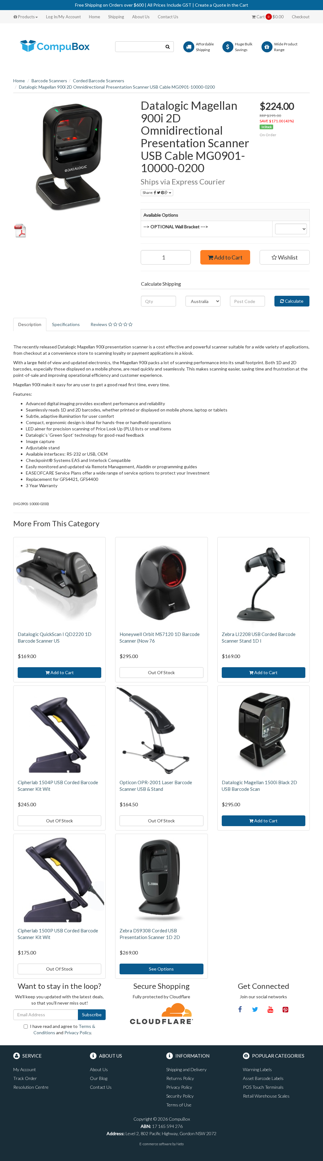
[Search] (168, 46)
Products (26, 16)
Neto (180, 1144)
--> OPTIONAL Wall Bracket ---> (176, 226)
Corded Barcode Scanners (98, 80)
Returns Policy (180, 1078)
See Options (161, 968)
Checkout (300, 16)
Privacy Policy (77, 1032)
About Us (141, 16)
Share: (148, 192)
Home (94, 16)
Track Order (25, 1078)
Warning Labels (257, 1069)
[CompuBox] (59, 46)
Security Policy (180, 1096)
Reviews (99, 324)
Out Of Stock (161, 672)
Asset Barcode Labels (263, 1078)
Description (29, 324)
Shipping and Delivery (186, 1069)
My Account (24, 1069)
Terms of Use (178, 1104)
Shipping (116, 16)
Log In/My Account (63, 16)
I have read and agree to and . (62, 1029)
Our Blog (98, 1078)
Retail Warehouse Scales (266, 1096)
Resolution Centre (31, 1087)
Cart (269, 16)
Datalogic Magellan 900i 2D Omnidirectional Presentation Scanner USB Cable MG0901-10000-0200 (117, 87)
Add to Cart (228, 257)
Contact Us (168, 16)
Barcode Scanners (49, 80)
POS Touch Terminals (263, 1087)
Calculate (293, 301)
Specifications (66, 324)
